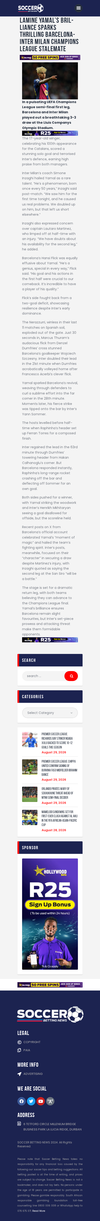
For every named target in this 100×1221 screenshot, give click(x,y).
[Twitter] (31, 1101)
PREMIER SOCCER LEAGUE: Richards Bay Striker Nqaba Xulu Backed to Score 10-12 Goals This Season (57, 740)
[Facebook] (21, 1101)
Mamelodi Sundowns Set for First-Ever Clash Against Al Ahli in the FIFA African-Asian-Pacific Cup (59, 818)
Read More (38, 1211)
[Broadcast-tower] (50, 1101)
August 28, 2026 (54, 830)
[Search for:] (50, 676)
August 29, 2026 (54, 752)
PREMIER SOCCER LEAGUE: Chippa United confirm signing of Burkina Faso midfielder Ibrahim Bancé (59, 768)
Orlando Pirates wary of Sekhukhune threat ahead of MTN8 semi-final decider (57, 793)
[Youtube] (41, 1101)
